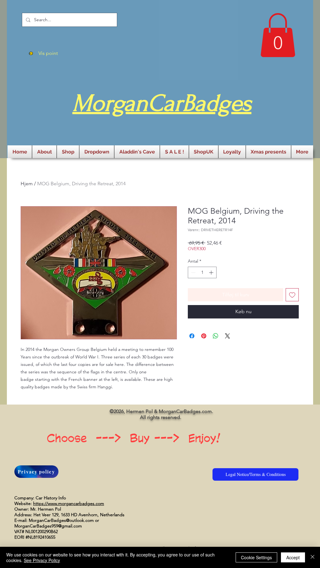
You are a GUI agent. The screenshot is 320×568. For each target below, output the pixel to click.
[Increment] (212, 272)
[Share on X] (227, 336)
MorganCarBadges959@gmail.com (48, 526)
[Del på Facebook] (192, 336)
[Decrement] (193, 272)
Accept (293, 557)
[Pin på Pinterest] (204, 336)
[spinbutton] (202, 272)
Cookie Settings (256, 557)
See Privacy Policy (42, 560)
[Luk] (312, 557)
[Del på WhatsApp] (215, 336)
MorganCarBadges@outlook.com (61, 520)
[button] (277, 35)
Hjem (27, 184)
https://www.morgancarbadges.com (68, 503)
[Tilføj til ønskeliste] (292, 294)
